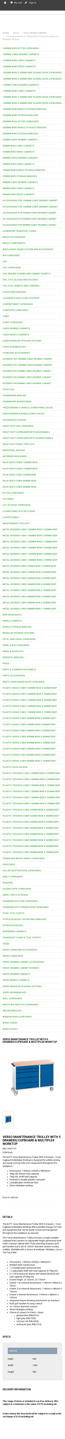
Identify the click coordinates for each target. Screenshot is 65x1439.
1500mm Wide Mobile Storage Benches (24, 109)
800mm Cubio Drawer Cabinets (20, 182)
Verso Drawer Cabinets (16, 974)
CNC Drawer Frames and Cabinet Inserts (26, 273)
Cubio (6, 316)
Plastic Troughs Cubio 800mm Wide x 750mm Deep (31, 852)
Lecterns (8, 499)
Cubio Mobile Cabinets (16, 334)
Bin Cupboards (11, 255)
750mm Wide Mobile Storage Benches (24, 170)
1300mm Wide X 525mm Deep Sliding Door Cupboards (32, 97)
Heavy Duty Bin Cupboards (18, 426)
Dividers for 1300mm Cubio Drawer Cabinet (27, 365)
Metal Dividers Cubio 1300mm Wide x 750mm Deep (30, 560)
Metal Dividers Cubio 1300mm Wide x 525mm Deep (30, 548)
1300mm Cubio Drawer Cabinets (21, 85)
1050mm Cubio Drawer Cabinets (21, 54)
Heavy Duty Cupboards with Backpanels (26, 432)
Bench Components (14, 243)
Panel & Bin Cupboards (16, 645)
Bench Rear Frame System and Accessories (28, 249)
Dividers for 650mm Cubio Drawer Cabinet (27, 377)
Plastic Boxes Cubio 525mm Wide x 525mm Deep (29, 718)
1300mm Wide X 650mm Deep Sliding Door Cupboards (32, 103)
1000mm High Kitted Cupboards (21, 48)
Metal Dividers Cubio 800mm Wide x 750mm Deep (29, 609)
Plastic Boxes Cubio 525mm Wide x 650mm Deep (29, 724)
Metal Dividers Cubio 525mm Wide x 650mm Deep (29, 572)
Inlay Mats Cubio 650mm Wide (19, 481)
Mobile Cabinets (12, 621)
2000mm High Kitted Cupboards (21, 121)
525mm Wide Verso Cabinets (18, 152)
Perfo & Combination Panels (19, 669)
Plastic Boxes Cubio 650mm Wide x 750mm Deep (29, 743)
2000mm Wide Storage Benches (20, 133)
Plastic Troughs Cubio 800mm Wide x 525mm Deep (31, 840)
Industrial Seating (14, 450)
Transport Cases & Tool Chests (22, 937)
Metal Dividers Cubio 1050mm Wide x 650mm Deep (30, 535)
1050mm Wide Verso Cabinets (19, 66)
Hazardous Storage (14, 420)
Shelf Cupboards (13, 876)
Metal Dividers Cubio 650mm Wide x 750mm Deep (29, 590)
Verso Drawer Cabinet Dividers (21, 968)
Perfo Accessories (14, 675)
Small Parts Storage (15, 895)
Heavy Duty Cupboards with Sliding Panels (28, 438)
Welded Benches (12, 1010)
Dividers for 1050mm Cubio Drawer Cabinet (27, 359)
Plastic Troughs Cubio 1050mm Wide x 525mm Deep (31, 773)
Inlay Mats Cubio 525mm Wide (19, 475)
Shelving (8, 883)
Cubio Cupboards (13, 322)
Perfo (6, 663)
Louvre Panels (11, 517)
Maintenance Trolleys (16, 523)
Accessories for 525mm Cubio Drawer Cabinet (30, 213)
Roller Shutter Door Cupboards (22, 870)
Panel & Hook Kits (13, 651)
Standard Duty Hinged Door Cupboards (26, 907)
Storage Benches (13, 925)
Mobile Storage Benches (17, 627)
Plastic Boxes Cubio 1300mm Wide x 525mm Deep (30, 700)
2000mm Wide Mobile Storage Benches (24, 127)
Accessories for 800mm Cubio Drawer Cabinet (30, 225)
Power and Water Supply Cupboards (24, 858)
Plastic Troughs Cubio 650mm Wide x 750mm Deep (31, 834)
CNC (5, 261)
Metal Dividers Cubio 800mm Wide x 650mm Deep (29, 602)
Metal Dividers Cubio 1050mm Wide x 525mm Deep (30, 529)
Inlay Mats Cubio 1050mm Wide (20, 462)
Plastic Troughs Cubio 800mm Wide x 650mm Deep (31, 846)
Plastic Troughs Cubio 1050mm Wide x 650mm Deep (31, 779)
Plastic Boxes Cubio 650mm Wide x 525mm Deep (29, 730)
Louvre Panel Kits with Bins (19, 511)
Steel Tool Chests (13, 913)
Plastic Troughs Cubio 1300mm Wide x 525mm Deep (31, 791)
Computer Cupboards (15, 310)
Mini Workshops (12, 615)
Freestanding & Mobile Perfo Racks (23, 414)
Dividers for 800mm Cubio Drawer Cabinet (27, 383)
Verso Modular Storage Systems (22, 986)
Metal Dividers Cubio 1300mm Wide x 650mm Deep (30, 554)
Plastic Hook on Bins (15, 767)
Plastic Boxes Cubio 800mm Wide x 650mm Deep (29, 755)
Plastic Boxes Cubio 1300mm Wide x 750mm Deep (30, 712)
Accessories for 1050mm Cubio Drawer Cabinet (30, 200)
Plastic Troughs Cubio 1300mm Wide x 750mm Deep (31, 803)
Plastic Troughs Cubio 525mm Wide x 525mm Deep (31, 810)
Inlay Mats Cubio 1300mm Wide (20, 468)
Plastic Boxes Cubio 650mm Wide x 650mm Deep (29, 736)
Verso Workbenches (14, 992)
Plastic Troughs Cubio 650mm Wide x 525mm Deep (31, 822)
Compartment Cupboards (18, 304)
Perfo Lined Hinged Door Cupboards (23, 682)
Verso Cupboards (13, 956)
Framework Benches (15, 395)
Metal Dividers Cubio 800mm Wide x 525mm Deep (29, 596)
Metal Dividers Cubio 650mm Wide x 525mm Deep (29, 578)
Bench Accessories (14, 237)
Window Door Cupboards (17, 1017)
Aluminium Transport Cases (19, 231)
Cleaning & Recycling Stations (21, 298)
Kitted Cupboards (13, 493)
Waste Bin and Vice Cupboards (20, 1004)
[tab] (32, 48)
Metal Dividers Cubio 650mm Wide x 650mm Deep (29, 584)
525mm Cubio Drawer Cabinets (20, 139)
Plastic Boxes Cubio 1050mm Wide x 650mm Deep (30, 688)
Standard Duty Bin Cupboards (20, 901)
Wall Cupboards (12, 998)
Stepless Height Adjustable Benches (24, 919)
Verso (6, 944)
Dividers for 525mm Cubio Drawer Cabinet (27, 371)
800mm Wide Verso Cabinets (18, 194)
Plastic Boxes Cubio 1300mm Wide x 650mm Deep (30, 706)
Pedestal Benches (13, 657)
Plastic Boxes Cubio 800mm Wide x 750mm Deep (29, 761)
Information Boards (15, 456)
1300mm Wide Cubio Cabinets (19, 91)
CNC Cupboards (12, 267)
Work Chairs (10, 1023)
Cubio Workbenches (14, 347)
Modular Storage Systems (18, 633)
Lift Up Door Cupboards (16, 505)
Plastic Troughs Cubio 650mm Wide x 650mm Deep (31, 828)
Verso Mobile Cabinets (16, 980)
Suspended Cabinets (14, 931)
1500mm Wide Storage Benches (20, 115)
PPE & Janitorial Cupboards (19, 639)
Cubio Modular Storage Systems (22, 341)
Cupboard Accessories (16, 353)
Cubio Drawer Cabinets (16, 328)
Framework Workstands (17, 401)
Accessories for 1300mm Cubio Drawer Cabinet (30, 207)
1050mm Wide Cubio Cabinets (19, 60)
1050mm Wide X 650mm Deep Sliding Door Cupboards (32, 79)
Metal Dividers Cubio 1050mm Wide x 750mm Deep (30, 541)
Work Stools (10, 1029)
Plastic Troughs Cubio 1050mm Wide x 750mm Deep (31, 785)
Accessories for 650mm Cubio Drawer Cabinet (30, 219)
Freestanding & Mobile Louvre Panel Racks (28, 407)
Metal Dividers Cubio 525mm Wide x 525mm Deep (29, 566)
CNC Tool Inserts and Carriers (21, 286)
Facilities (8, 389)
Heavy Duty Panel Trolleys (18, 444)
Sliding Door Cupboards (17, 889)
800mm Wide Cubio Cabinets (18, 188)
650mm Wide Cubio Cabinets (18, 164)
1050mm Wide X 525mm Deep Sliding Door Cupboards (32, 72)
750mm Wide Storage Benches (20, 176)
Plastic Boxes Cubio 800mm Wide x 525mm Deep (29, 749)
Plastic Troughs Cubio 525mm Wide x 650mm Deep (31, 816)
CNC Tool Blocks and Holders (20, 280)
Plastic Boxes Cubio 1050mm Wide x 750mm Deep (30, 694)
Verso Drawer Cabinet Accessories (23, 962)
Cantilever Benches (14, 292)
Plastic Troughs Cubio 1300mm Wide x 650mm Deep (31, 797)
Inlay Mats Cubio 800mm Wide (19, 487)
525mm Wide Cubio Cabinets (18, 146)
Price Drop (9, 864)
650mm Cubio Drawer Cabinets (20, 158)
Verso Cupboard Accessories (20, 950)
